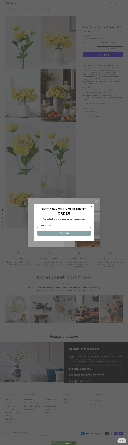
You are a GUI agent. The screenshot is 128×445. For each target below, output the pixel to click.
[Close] (91, 206)
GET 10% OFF (64, 233)
